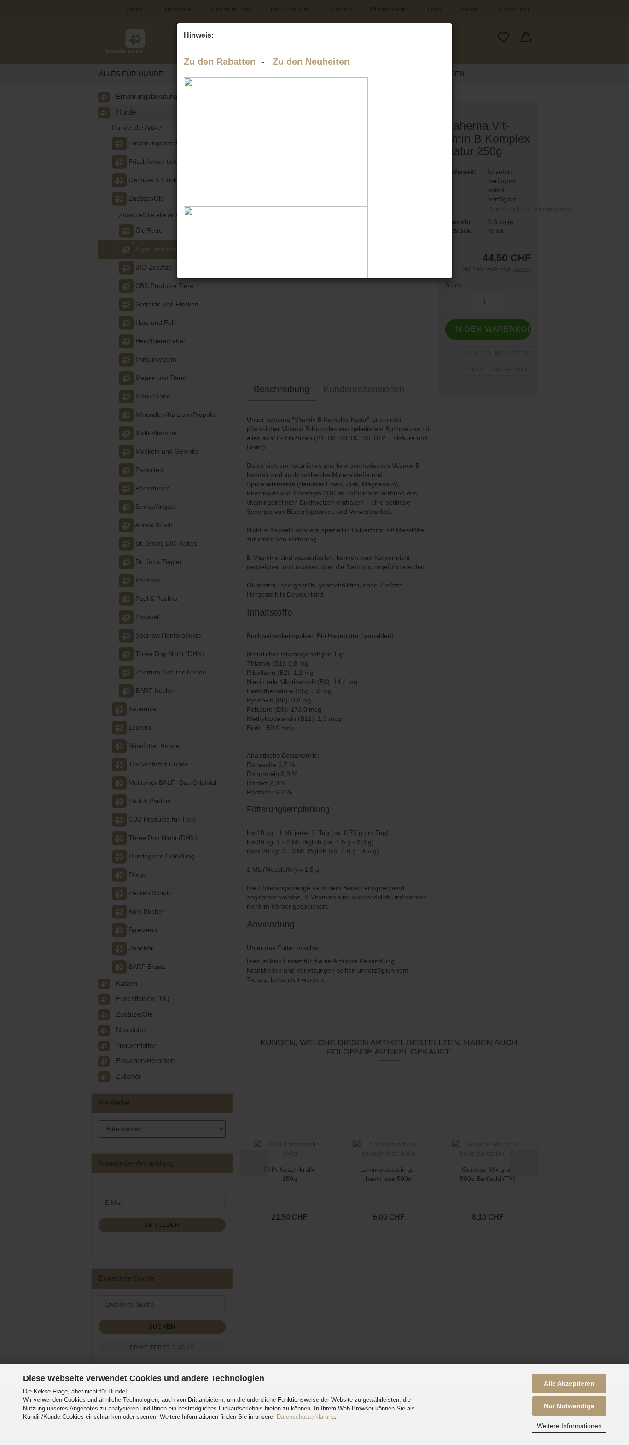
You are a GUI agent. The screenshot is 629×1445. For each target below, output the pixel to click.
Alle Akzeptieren (569, 1383)
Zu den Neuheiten (311, 62)
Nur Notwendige (569, 1406)
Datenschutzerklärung (306, 1416)
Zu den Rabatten (220, 62)
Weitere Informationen (569, 1425)
